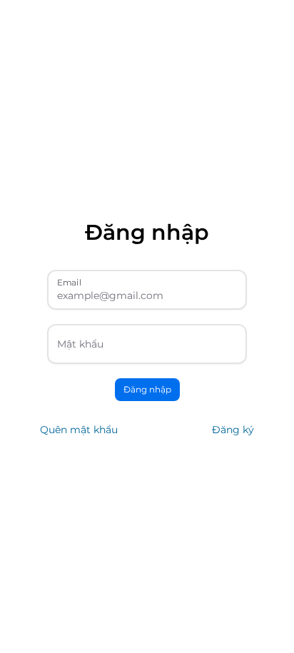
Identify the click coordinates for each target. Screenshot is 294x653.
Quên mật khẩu (79, 429)
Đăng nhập (147, 389)
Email (69, 281)
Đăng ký (233, 429)
